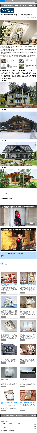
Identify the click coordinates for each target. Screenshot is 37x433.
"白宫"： (6, 140)
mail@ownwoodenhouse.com (6, 425)
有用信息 (4, 7)
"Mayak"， (24, 70)
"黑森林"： (6, 110)
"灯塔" (5, 80)
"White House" (4, 72)
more (4, 292)
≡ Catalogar (2, 0)
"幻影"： (6, 167)
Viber (17, 195)
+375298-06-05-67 (4, 195)
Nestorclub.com (12, 430)
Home (1, 7)
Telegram (22, 195)
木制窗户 (7, 7)
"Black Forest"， (31, 70)
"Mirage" (12, 72)
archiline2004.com (4, 427)
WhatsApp (12, 195)
